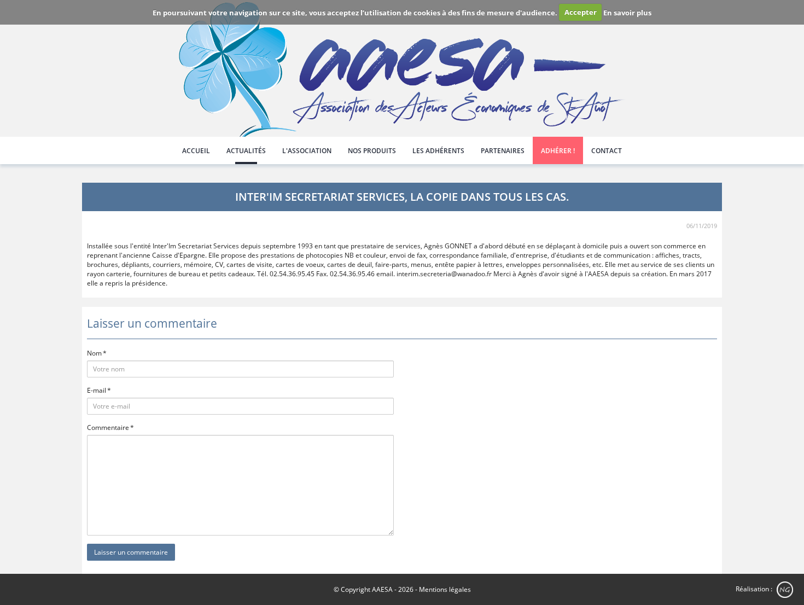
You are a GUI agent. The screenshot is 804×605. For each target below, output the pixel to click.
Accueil (196, 150)
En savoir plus (627, 12)
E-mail (96, 390)
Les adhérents (438, 150)
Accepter (580, 12)
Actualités (246, 150)
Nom (94, 353)
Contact (606, 150)
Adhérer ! (558, 150)
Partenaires (503, 150)
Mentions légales (445, 589)
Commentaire (108, 427)
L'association (306, 150)
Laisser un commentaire (131, 552)
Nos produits (372, 150)
